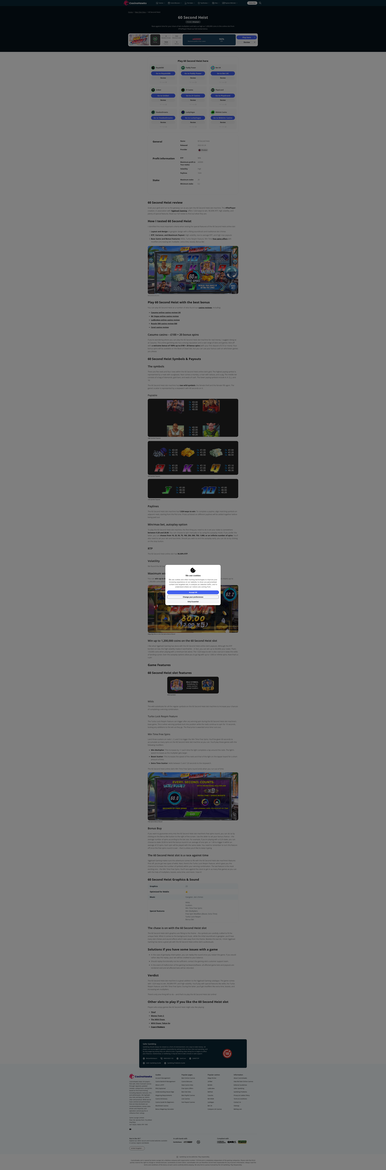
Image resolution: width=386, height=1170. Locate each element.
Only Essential (193, 602)
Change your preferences (193, 597)
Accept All (193, 592)
